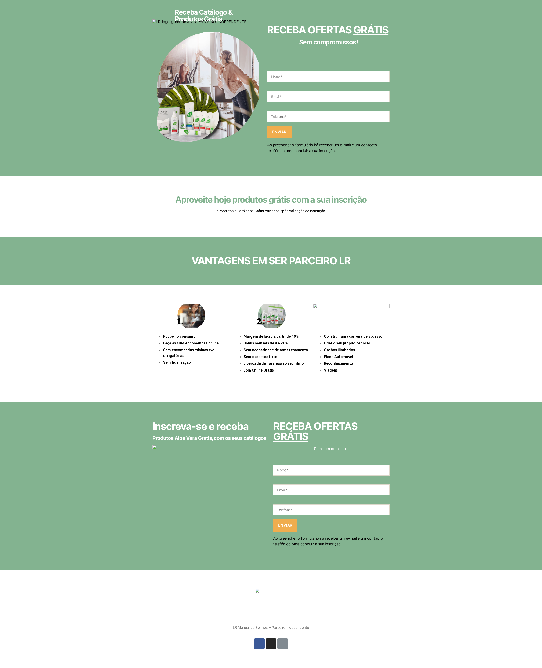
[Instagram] (271, 643)
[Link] (282, 643)
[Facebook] (259, 643)
